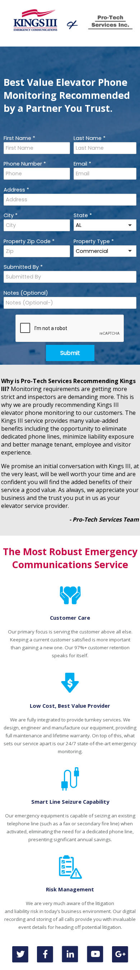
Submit (70, 353)
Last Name (90, 138)
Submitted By (23, 267)
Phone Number (25, 163)
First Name (19, 138)
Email (82, 163)
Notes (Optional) (26, 293)
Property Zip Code (29, 241)
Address (16, 189)
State (83, 215)
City (11, 215)
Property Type (94, 241)
